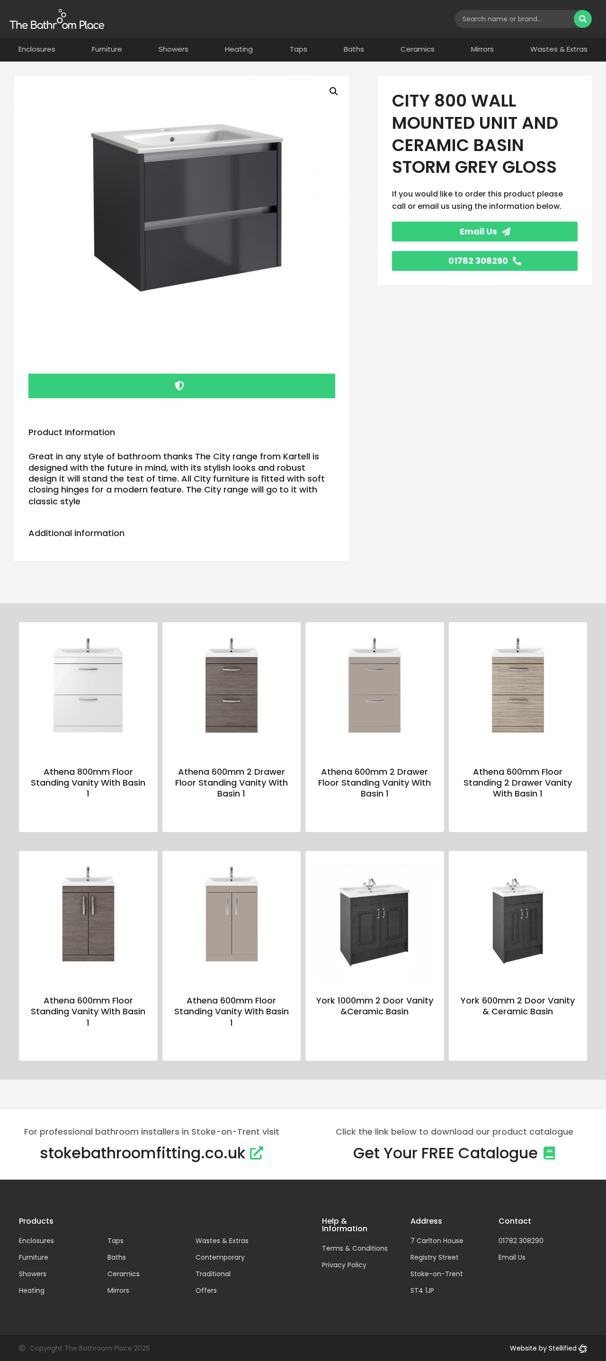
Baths (354, 49)
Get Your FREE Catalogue (445, 1153)
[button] (333, 91)
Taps (298, 49)
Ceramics (418, 49)
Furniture (107, 49)
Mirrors (482, 49)
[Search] (583, 19)
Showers (173, 49)
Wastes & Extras (559, 49)
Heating (239, 49)
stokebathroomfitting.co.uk (142, 1153)
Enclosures (36, 49)
